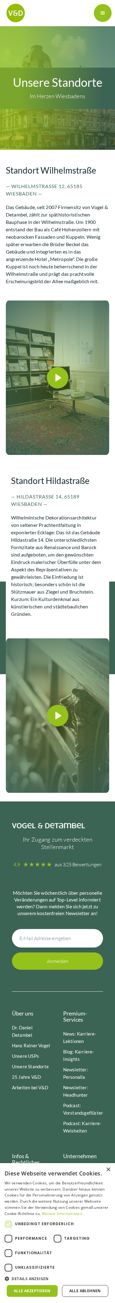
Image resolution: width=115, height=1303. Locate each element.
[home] (14, 13)
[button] (103, 13)
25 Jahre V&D (26, 1077)
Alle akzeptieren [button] (32, 1290)
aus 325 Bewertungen (78, 864)
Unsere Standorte (30, 1066)
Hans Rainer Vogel (31, 1045)
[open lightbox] (57, 378)
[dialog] (57, 1233)
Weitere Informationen (62, 1213)
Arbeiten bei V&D (30, 1087)
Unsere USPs (25, 1056)
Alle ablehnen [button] (85, 1290)
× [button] (108, 1169)
